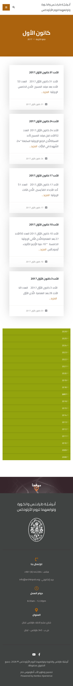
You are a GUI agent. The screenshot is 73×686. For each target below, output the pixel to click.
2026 (64, 331)
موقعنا (36, 485)
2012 (64, 429)
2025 (64, 338)
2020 (64, 373)
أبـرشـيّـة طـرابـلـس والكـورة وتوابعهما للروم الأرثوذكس (36, 507)
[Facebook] (39, 654)
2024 (64, 345)
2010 (64, 443)
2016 (64, 401)
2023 (64, 352)
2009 (64, 450)
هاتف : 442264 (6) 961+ (36, 572)
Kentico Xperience (43, 676)
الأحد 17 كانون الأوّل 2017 (44, 175)
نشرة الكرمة (40, 39)
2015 (64, 408)
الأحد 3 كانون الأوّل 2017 (45, 278)
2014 (64, 415)
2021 (64, 366)
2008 (64, 457)
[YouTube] (34, 654)
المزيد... (45, 92)
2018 (64, 387)
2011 (64, 436)
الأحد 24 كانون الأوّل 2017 (44, 121)
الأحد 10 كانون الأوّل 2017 (44, 224)
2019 (64, 380)
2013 (64, 422)
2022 (64, 359)
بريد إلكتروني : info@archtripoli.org (36, 579)
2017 (30, 39)
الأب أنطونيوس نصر (29, 672)
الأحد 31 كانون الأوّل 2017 (44, 72)
